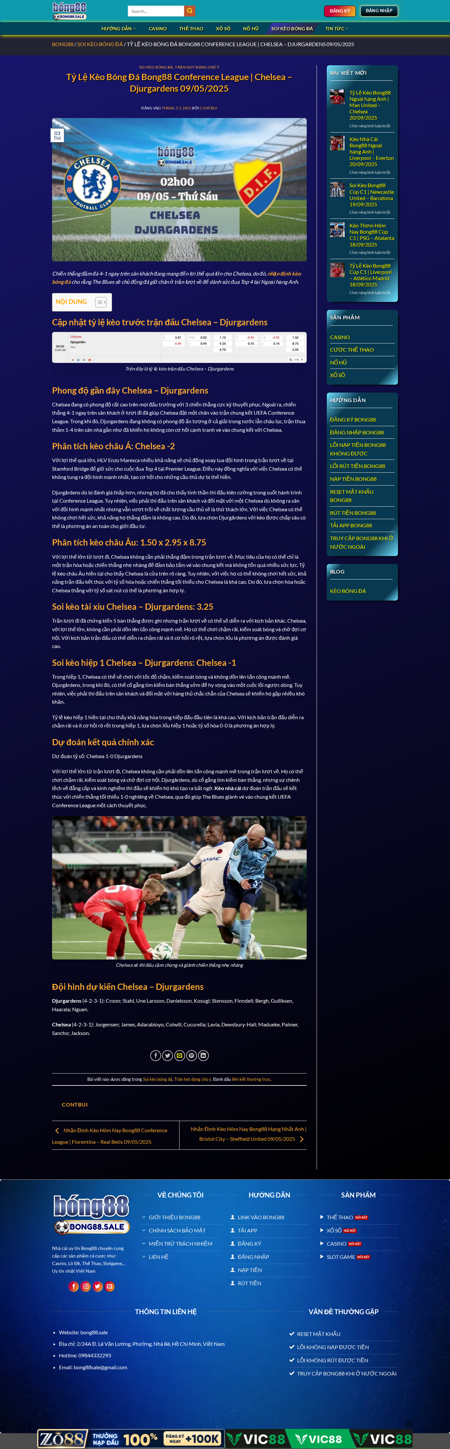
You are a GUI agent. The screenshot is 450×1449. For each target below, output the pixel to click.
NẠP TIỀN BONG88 (353, 479)
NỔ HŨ (251, 28)
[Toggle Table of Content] (97, 302)
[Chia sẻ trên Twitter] (167, 1055)
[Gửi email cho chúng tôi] (109, 1286)
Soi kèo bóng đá (292, 28)
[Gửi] (189, 11)
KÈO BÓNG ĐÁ (348, 591)
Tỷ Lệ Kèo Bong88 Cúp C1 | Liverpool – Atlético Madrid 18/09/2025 (371, 275)
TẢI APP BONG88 (351, 525)
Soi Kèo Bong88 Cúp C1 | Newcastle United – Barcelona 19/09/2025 (372, 194)
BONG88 (62, 44)
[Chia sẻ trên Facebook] (155, 1055)
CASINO (158, 28)
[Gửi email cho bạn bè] (179, 1055)
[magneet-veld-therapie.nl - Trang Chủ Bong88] (85, 11)
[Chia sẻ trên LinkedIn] (203, 1055)
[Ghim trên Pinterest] (191, 1055)
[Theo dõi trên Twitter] (97, 1286)
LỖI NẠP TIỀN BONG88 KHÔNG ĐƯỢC (358, 449)
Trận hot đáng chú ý (197, 67)
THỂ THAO (191, 28)
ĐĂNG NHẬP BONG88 (357, 432)
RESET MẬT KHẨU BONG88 (352, 495)
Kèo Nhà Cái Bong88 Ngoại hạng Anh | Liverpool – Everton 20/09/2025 (372, 151)
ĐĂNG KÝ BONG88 (353, 419)
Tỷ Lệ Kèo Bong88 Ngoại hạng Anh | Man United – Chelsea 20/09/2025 (370, 105)
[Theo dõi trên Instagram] (85, 1286)
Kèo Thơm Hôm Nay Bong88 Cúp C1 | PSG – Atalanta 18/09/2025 (372, 235)
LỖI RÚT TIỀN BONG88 (357, 466)
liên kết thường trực (251, 1079)
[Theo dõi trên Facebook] (73, 1286)
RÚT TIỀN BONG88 (353, 513)
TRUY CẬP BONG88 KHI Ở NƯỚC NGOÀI (361, 542)
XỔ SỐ (223, 28)
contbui (208, 108)
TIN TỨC (334, 28)
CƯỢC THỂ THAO (352, 349)
